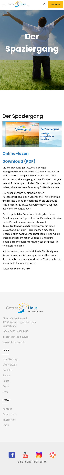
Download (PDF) (18, 161)
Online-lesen (15, 153)
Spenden (55, 4)
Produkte (7, 370)
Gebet (5, 380)
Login (5, 424)
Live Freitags (9, 364)
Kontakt (7, 408)
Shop (5, 391)
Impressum (8, 419)
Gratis (5, 386)
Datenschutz (9, 414)
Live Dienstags (10, 359)
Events (6, 375)
